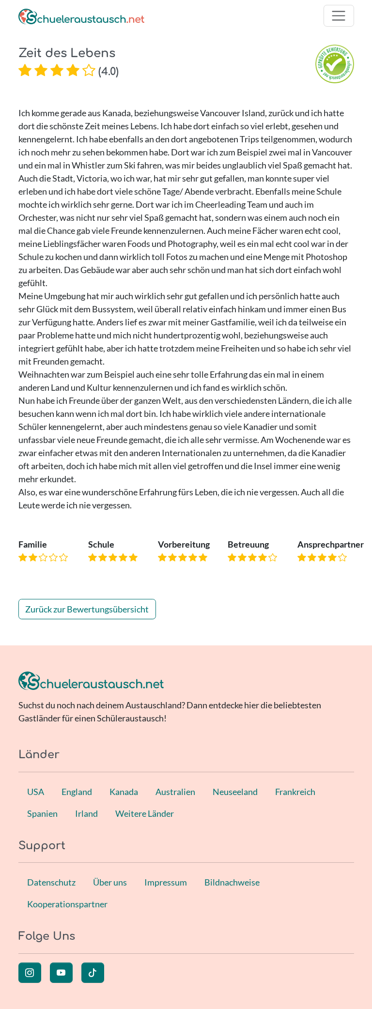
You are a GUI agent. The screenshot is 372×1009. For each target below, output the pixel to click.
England (77, 791)
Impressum (165, 882)
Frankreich (295, 791)
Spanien (42, 813)
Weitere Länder (144, 813)
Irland (86, 813)
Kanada (123, 791)
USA (35, 791)
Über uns (110, 882)
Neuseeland (235, 791)
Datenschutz (51, 882)
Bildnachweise (232, 882)
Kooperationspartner (67, 904)
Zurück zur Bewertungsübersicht (87, 609)
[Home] (81, 15)
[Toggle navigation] (339, 16)
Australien (175, 791)
